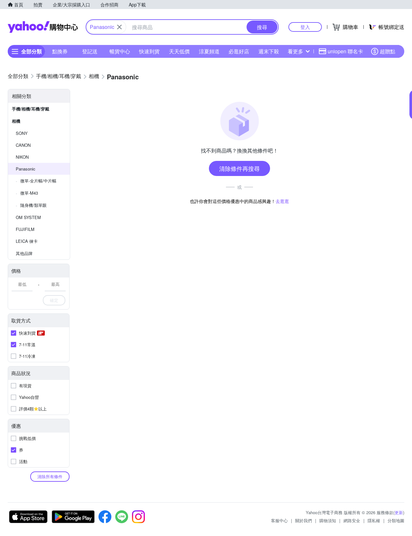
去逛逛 (282, 201)
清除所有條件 (49, 476)
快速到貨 (149, 51)
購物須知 (327, 520)
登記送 (90, 51)
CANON (23, 145)
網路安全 (351, 520)
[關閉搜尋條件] (119, 27)
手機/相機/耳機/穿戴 (30, 109)
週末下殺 (268, 51)
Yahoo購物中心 (43, 27)
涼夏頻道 (209, 51)
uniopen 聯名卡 (345, 51)
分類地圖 (396, 520)
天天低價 (179, 51)
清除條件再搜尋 (239, 168)
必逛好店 (239, 51)
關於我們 (303, 520)
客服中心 (279, 520)
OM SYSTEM (28, 217)
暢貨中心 (119, 51)
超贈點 (387, 51)
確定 (54, 300)
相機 (16, 121)
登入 (305, 26)
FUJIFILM (25, 229)
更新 (399, 512)
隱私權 (374, 520)
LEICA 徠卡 (27, 241)
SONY (22, 133)
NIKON (22, 157)
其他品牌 (24, 253)
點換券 (60, 51)
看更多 (295, 51)
